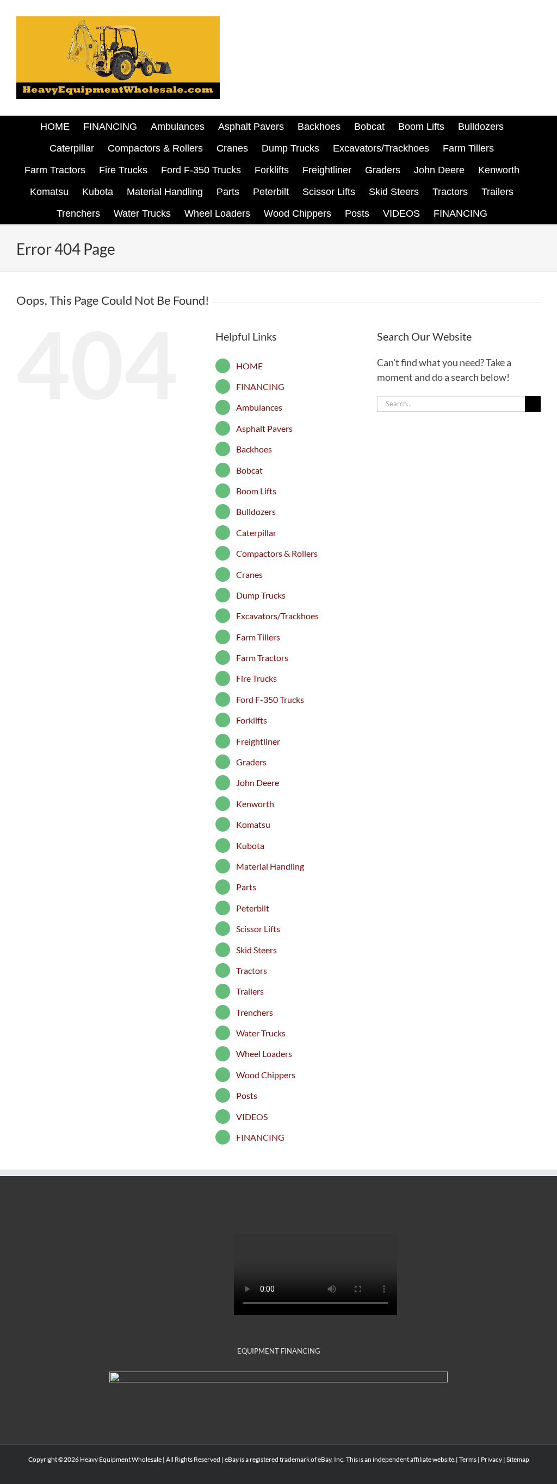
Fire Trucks (256, 678)
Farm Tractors (262, 657)
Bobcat (249, 470)
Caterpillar (256, 532)
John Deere (257, 782)
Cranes (249, 574)
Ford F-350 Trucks (270, 699)
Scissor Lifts (258, 928)
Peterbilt (252, 908)
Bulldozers (256, 511)
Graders (251, 762)
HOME (249, 366)
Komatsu (253, 824)
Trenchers (254, 1012)
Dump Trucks (261, 595)
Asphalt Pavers (264, 428)
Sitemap (517, 1459)
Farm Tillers (258, 637)
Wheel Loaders (264, 1053)
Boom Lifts (256, 491)
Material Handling (270, 866)
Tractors (251, 970)
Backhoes (254, 449)
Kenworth (255, 803)
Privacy (491, 1459)
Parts (246, 887)
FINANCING (260, 386)
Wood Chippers (265, 1075)
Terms (467, 1459)
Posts (246, 1095)
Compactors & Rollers (277, 553)
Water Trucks (261, 1033)
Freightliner (258, 741)
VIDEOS (252, 1116)
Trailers (250, 991)
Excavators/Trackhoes (277, 616)
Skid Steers (256, 950)
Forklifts (251, 720)
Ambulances (259, 407)
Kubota (250, 845)
